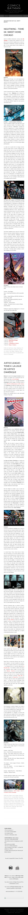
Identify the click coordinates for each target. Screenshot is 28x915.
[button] (14, 898)
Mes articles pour (10, 844)
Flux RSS (21, 858)
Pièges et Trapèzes (12, 344)
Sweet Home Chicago (13, 340)
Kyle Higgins (12, 351)
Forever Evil (15, 677)
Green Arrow (21, 798)
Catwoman (6, 798)
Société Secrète (19, 804)
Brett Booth (16, 349)
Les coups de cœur (9, 833)
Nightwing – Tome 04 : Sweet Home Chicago (14, 32)
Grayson (7, 351)
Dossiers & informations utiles (11, 834)
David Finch (10, 798)
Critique (14, 348)
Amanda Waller (15, 797)
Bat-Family (11, 348)
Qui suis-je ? (7, 839)
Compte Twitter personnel (10, 850)
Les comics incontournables (10, 831)
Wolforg (17, 912)
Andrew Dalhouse (9, 349)
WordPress (21, 909)
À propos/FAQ (11, 858)
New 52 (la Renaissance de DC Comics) (15, 383)
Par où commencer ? (9, 830)
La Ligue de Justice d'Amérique (14, 803)
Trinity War (20, 675)
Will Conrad (12, 352)
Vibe (17, 806)
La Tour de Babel (15, 379)
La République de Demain (14, 343)
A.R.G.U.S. (9, 797)
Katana (13, 801)
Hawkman (12, 800)
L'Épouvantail (17, 801)
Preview (20, 795)
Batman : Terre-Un (10, 670)
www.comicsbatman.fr (10, 891)
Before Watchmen (13, 845)
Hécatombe (11, 341)
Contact (16, 858)
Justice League (15, 795)
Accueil (6, 858)
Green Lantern (6, 800)
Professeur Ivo (12, 804)
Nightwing (19, 348)
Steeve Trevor (8, 806)
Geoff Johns (16, 798)
